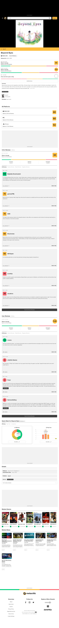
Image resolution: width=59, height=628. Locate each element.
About (11, 601)
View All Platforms (12, 55)
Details (4, 466)
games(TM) (9, 194)
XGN (7, 214)
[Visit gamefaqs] (48, 610)
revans (8, 340)
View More (16, 441)
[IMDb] (36, 612)
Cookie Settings (11, 616)
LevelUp (8, 274)
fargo (7, 380)
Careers (11, 606)
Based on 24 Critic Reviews (6, 64)
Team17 (4, 49)
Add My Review (29, 81)
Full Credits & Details (7, 482)
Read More (6, 388)
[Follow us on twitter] (33, 603)
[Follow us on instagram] (30, 603)
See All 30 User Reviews (29, 416)
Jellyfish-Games (10, 360)
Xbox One (54, 185)
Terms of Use (11, 613)
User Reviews (6, 316)
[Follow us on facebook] (26, 603)
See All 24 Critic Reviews (29, 309)
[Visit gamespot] (48, 603)
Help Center (11, 604)
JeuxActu (8, 294)
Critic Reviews (6, 150)
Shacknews (9, 234)
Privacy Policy (11, 609)
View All (13, 149)
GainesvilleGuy (10, 400)
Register (54, 18)
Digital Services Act (11, 611)
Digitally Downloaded (12, 174)
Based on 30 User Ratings (6, 70)
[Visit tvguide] (48, 607)
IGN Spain (9, 254)
